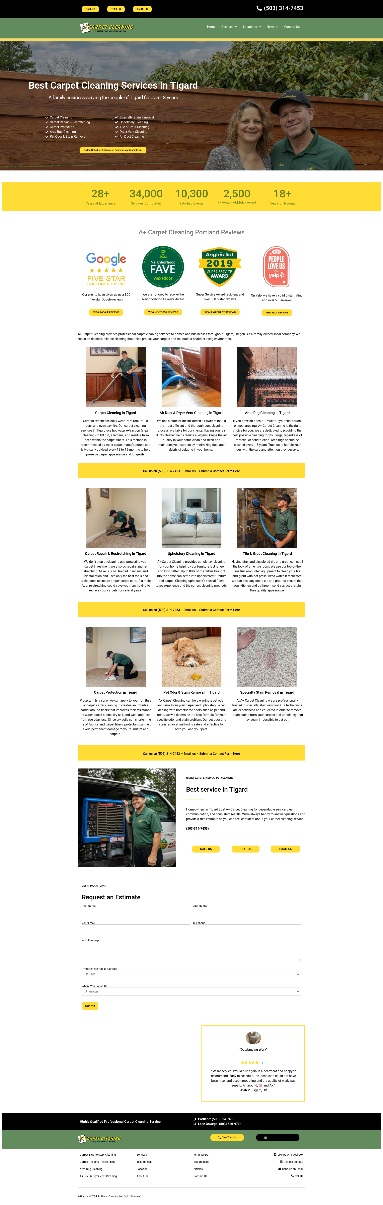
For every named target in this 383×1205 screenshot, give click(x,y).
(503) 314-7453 (168, 471)
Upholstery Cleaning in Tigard (191, 553)
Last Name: (200, 905)
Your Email (88, 923)
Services (227, 27)
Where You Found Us (94, 986)
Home (211, 27)
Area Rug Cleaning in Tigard (267, 413)
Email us (190, 471)
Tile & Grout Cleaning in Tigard (267, 553)
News (270, 27)
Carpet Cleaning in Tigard (115, 413)
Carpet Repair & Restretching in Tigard (115, 553)
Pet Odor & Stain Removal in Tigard (191, 692)
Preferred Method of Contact (99, 968)
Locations (250, 27)
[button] (229, 26)
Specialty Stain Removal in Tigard (267, 692)
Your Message (90, 940)
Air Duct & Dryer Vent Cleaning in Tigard (191, 413)
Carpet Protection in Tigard (115, 692)
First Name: (89, 905)
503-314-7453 (197, 828)
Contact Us (292, 27)
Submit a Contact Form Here (219, 471)
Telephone (199, 923)
